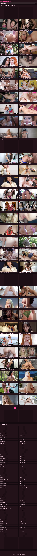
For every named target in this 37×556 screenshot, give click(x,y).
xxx (21, 529)
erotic (3, 470)
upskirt (22, 506)
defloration (4, 462)
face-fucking (4, 479)
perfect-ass (23, 468)
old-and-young (23, 449)
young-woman (23, 533)
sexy (22, 483)
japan (3, 521)
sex (22, 481)
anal (3, 431)
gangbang (4, 491)
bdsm (3, 445)
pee (21, 466)
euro (3, 473)
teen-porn (23, 500)
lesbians (3, 535)
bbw (3, 443)
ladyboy (4, 529)
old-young (23, 452)
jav (3, 525)
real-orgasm (23, 475)
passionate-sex (23, 462)
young (22, 531)
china (3, 456)
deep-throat (4, 458)
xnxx (21, 525)
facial (3, 481)
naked (22, 439)
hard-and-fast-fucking (6, 508)
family (3, 485)
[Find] (36, 3)
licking (22, 426)
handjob (4, 504)
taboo (22, 491)
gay (3, 496)
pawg (22, 464)
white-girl (23, 521)
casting (3, 449)
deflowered (4, 464)
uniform (22, 504)
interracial (4, 519)
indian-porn (4, 514)
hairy (3, 500)
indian (3, 512)
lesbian (3, 533)
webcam (22, 514)
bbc (3, 441)
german (3, 498)
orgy (22, 458)
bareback (4, 439)
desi (3, 466)
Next (22, 408)
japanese (4, 523)
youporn (22, 535)
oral (22, 454)
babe (3, 437)
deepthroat (4, 460)
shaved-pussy (23, 487)
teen (22, 498)
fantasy (3, 487)
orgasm (22, 456)
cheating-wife (4, 454)
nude (22, 447)
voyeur (22, 512)
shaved (22, 485)
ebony (3, 468)
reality (22, 477)
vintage (22, 508)
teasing (22, 496)
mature (22, 435)
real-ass (22, 473)
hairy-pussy (4, 502)
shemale (22, 489)
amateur (4, 426)
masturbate (23, 431)
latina (3, 531)
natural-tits (23, 443)
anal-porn (4, 433)
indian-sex (4, 517)
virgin (22, 510)
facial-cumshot (5, 483)
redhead (22, 479)
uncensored (23, 502)
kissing (3, 527)
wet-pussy (23, 519)
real (22, 470)
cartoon (3, 447)
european (4, 475)
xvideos (22, 527)
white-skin (23, 523)
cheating (4, 452)
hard (3, 506)
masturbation (23, 433)
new (22, 445)
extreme (3, 477)
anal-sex (4, 435)
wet (21, 517)
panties (22, 460)
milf (21, 437)
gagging (3, 489)
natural (22, 441)
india (3, 510)
